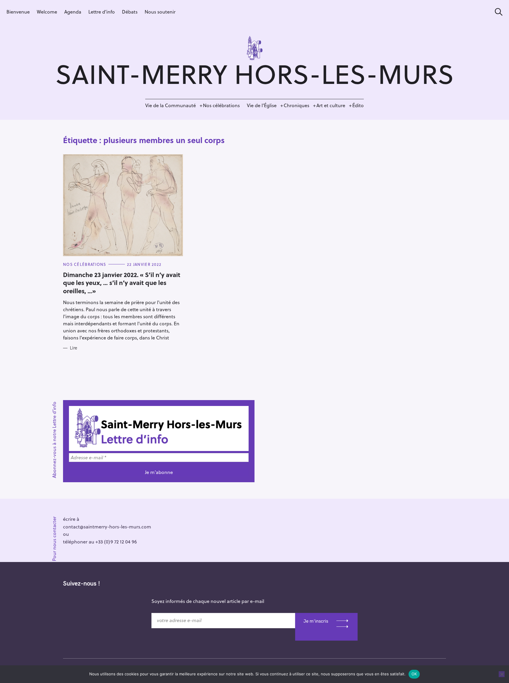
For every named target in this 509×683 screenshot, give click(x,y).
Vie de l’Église (262, 105)
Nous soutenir (160, 11)
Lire (73, 348)
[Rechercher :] (497, 12)
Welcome (47, 11)
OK (414, 674)
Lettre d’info (101, 11)
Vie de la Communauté (170, 105)
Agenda (72, 11)
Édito (358, 105)
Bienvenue (18, 11)
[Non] (502, 674)
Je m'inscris (315, 621)
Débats (130, 11)
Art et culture (330, 105)
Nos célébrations (221, 105)
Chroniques (296, 105)
